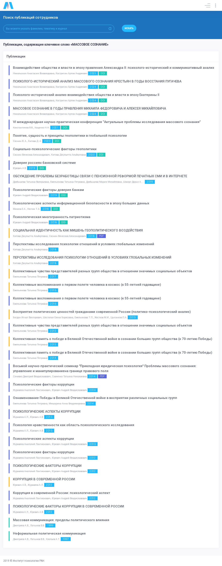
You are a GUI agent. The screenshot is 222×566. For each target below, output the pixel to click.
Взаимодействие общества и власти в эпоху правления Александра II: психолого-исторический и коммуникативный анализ (113, 68)
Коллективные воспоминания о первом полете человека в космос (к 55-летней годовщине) (87, 285)
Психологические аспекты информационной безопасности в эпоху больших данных (81, 203)
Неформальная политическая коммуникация (49, 533)
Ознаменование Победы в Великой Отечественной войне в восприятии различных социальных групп (95, 398)
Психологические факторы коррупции (43, 384)
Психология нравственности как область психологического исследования (73, 425)
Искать (129, 28)
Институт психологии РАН (28, 560)
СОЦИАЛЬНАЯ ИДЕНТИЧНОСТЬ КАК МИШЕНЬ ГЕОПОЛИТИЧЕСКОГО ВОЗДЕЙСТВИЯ (78, 230)
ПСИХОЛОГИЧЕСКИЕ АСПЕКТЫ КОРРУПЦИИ (46, 411)
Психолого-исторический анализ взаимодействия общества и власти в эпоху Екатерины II (86, 95)
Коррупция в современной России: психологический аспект (61, 493)
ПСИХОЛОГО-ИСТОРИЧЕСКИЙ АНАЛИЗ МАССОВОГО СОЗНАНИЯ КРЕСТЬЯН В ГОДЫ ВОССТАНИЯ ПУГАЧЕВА (97, 81)
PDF (101, 236)
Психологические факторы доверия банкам (48, 190)
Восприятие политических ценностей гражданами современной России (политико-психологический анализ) (102, 312)
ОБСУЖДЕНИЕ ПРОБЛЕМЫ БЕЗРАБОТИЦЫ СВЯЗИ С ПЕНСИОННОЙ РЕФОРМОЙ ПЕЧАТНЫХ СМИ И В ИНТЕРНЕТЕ (100, 176)
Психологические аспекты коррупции (43, 439)
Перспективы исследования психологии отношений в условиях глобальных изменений (83, 244)
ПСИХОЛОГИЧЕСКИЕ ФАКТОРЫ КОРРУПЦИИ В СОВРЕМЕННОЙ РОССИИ (68, 506)
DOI (103, 73)
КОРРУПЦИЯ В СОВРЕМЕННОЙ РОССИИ (44, 479)
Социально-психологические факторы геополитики (54, 149)
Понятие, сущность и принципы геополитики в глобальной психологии (70, 136)
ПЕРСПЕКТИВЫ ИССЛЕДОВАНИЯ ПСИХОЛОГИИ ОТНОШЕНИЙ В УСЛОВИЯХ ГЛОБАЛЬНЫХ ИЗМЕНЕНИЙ (92, 257)
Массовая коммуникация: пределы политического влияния (61, 520)
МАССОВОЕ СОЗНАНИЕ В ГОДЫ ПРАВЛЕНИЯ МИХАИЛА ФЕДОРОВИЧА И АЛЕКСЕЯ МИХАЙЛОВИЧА (89, 108)
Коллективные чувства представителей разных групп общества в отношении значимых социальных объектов (102, 271)
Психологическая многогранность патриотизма (51, 217)
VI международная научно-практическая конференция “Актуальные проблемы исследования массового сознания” (107, 122)
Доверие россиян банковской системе (44, 163)
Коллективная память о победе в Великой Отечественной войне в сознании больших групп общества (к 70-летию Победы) (112, 339)
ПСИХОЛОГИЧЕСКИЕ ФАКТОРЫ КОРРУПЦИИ (47, 466)
